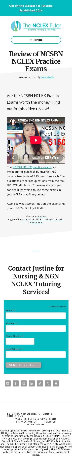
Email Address (14, 349)
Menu (38, 40)
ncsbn (24, 219)
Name (10, 310)
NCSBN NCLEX (35, 219)
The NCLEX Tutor (36, 26)
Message (12, 323)
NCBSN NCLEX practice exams (32, 167)
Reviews (42, 216)
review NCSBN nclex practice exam (46, 221)
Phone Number (15, 336)
